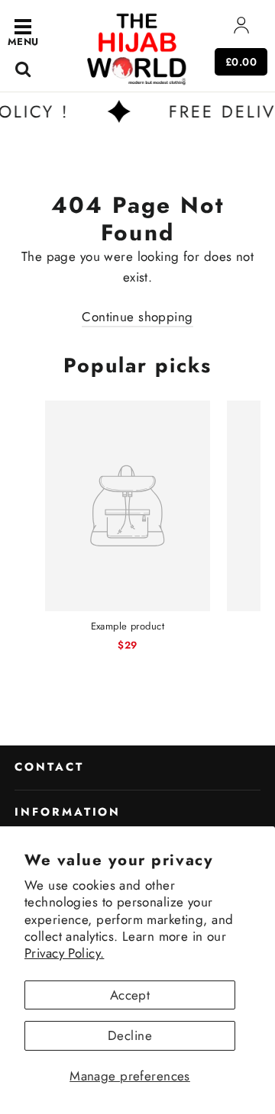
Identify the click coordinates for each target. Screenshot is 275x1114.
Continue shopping (137, 316)
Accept (130, 995)
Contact (49, 766)
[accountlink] (241, 28)
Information (68, 811)
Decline (130, 1035)
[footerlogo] (137, 48)
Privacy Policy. (64, 953)
